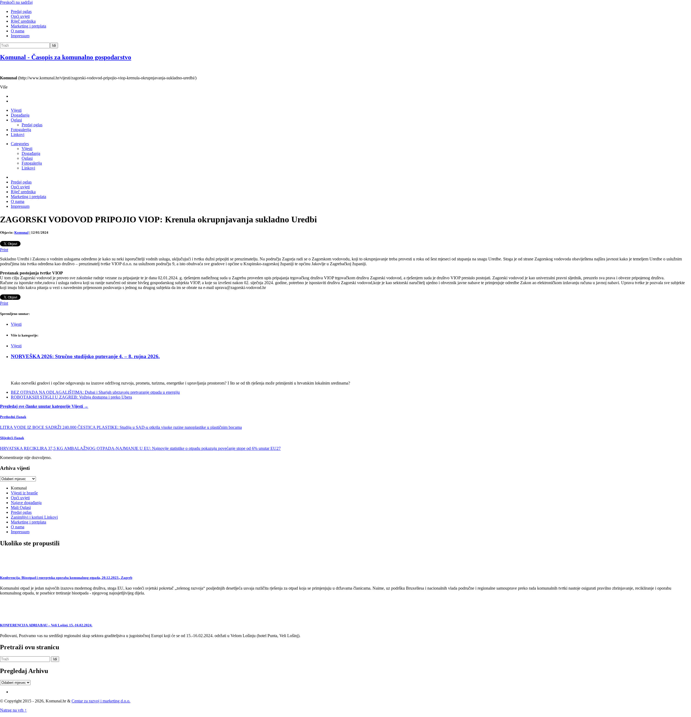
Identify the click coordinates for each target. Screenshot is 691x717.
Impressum (20, 35)
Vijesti (16, 110)
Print (4, 249)
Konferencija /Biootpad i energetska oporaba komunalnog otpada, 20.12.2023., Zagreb (66, 578)
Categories (20, 143)
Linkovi (17, 134)
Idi (54, 45)
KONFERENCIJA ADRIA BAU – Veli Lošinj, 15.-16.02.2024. (46, 625)
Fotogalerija (21, 129)
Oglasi (16, 120)
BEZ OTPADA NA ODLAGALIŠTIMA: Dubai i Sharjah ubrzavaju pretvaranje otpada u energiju (95, 392)
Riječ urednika (23, 21)
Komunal (21, 232)
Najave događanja (26, 502)
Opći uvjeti (20, 16)
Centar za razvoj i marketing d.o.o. (101, 701)
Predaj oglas (21, 11)
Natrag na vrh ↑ (13, 710)
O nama (17, 31)
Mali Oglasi (21, 507)
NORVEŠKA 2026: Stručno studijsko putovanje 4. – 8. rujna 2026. (85, 356)
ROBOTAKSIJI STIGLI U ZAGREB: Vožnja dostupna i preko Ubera (71, 397)
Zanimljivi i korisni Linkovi (34, 517)
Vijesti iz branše (24, 493)
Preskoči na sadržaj (16, 2)
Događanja (20, 115)
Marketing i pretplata (28, 26)
